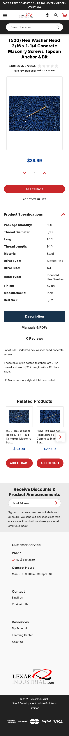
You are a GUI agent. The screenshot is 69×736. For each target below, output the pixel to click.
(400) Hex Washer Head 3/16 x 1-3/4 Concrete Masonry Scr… (18, 436)
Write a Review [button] (46, 70)
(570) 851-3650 (25, 559)
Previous (8, 437)
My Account (19, 628)
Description (34, 316)
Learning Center (22, 635)
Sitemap (34, 708)
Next (60, 437)
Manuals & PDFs (34, 327)
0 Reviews (34, 338)
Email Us (17, 597)
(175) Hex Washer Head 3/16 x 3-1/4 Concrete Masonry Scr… (49, 436)
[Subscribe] (57, 503)
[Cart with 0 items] (64, 15)
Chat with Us (20, 604)
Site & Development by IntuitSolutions (34, 703)
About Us (18, 641)
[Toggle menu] (5, 15)
